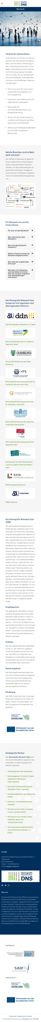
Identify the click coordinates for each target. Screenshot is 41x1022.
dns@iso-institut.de (12, 866)
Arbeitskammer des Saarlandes (20, 771)
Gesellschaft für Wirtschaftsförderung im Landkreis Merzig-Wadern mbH (19, 464)
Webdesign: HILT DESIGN (30, 1019)
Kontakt (29, 1016)
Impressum (12, 1016)
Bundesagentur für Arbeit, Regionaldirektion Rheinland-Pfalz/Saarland (21, 779)
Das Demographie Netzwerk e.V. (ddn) (20, 324)
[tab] (20, 230)
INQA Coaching (11, 502)
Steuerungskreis (12, 686)
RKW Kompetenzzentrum (15, 485)
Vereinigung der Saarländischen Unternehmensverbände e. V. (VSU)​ (20, 830)
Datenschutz (22, 1016)
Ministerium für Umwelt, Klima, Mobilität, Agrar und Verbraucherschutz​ (20, 819)
